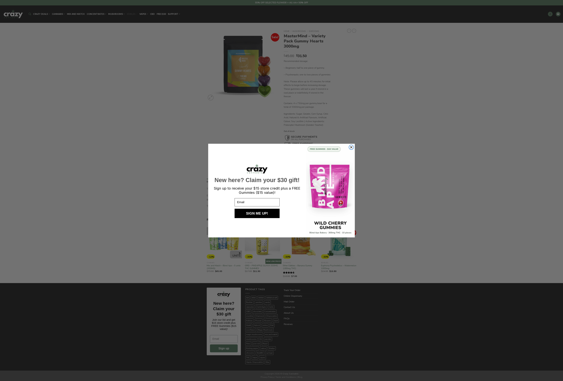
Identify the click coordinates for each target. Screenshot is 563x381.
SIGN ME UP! (257, 213)
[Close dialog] (351, 147)
